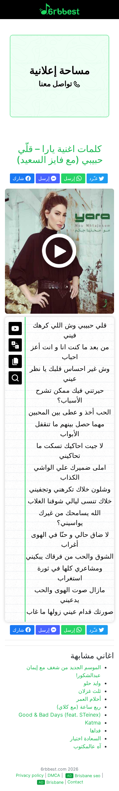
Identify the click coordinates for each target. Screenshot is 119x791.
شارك (19, 178)
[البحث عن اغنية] (15, 377)
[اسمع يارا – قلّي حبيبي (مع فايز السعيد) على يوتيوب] (59, 251)
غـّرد (94, 178)
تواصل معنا (56, 83)
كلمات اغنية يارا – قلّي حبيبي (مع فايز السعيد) (60, 154)
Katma (93, 722)
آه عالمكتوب (87, 746)
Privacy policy (30, 775)
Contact (75, 781)
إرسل (44, 178)
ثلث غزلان (89, 691)
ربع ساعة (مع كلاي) (79, 706)
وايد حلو (92, 683)
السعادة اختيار (85, 738)
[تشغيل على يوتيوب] (15, 328)
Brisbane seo (87, 775)
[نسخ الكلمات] (15, 361)
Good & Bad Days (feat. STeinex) (60, 714)
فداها (95, 730)
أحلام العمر (88, 699)
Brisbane (54, 782)
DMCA (54, 775)
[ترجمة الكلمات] (15, 345)
